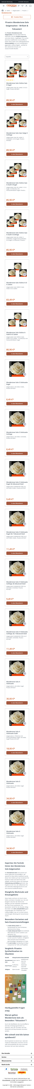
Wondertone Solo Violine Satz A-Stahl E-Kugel (16, 184)
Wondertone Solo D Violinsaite (13, 782)
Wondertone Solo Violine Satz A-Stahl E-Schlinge (16, 234)
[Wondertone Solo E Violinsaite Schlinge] (17, 419)
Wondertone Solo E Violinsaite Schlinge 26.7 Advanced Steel (17, 633)
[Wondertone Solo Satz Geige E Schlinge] (17, 119)
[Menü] (4, 5)
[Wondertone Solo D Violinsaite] (17, 768)
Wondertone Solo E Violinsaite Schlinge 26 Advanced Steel (17, 583)
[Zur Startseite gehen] (12, 6)
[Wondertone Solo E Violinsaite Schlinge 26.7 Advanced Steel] (17, 618)
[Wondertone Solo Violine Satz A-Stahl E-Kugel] (17, 169)
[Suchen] (18, 5)
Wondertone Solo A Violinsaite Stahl (13, 732)
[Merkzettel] (22, 5)
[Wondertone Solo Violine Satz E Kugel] (17, 69)
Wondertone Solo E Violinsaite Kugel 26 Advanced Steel (17, 483)
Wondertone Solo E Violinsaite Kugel (17, 383)
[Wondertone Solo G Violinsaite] (17, 818)
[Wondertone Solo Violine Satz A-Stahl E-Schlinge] (17, 219)
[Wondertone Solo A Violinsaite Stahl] (17, 718)
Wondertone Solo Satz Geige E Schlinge (17, 134)
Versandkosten (6, 1080)
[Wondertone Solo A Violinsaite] (17, 668)
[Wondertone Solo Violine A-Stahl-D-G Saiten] (17, 319)
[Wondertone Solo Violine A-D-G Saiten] (17, 269)
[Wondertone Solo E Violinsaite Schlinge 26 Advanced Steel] (17, 568)
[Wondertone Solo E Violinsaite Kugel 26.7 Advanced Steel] (17, 518)
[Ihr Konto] (26, 5)
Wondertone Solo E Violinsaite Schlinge (17, 433)
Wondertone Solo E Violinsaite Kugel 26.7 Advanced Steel (17, 533)
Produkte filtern (18, 17)
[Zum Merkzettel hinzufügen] (24, 75)
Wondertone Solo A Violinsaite (13, 682)
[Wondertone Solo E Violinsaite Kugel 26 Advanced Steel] (17, 468)
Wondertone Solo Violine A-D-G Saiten (16, 283)
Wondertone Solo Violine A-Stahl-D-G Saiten (16, 333)
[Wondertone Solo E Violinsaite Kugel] (17, 369)
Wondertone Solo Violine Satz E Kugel (16, 84)
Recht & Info (6, 1064)
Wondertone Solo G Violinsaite (13, 832)
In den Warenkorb (17, 104)
